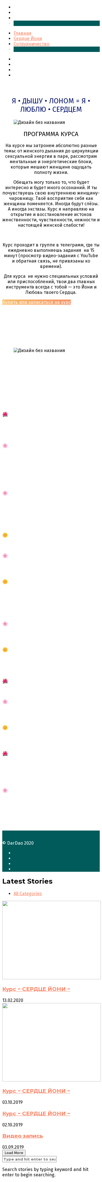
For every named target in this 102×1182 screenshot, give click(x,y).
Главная (22, 7)
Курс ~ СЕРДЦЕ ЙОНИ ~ (36, 989)
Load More (14, 1153)
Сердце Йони (28, 12)
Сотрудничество (31, 18)
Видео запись (22, 1136)
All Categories (28, 893)
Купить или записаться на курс (36, 302)
